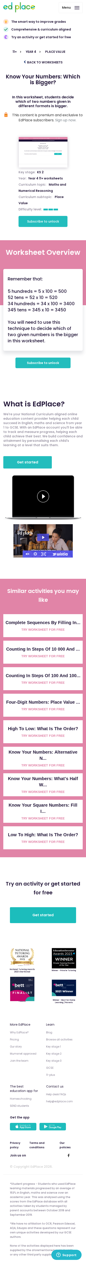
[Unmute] (27, 554)
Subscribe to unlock (43, 221)
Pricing (14, 1039)
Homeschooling (21, 1099)
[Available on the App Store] (24, 1127)
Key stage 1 (53, 1046)
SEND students (19, 1106)
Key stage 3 (54, 1061)
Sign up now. (65, 120)
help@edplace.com (59, 1101)
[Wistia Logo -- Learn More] (60, 554)
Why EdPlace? (19, 1032)
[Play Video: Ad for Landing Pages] (43, 537)
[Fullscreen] (43, 554)
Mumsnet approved (23, 1053)
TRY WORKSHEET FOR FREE (43, 629)
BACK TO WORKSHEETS (44, 62)
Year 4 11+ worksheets (45, 178)
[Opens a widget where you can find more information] (66, 1255)
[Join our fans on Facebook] (68, 1155)
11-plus (50, 1075)
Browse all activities (59, 1039)
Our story (16, 1046)
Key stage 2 (54, 1053)
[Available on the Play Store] (53, 1127)
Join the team (19, 1061)
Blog (49, 1032)
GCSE (50, 1068)
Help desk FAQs (56, 1094)
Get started (27, 462)
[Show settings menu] (35, 554)
